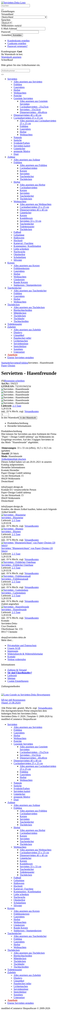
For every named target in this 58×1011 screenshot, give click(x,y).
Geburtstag (19, 235)
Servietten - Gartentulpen (13, 592)
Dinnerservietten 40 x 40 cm (27, 115)
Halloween (19, 237)
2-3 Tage (17, 405)
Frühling (18, 84)
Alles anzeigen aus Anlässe (27, 159)
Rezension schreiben (14, 380)
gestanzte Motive (22, 151)
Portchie (18, 95)
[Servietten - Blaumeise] (13, 514)
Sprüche (18, 140)
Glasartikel (19, 335)
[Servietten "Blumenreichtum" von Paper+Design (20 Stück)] (29, 545)
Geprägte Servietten (23, 98)
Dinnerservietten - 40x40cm (33, 112)
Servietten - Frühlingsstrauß (14, 579)
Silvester (18, 260)
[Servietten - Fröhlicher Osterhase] (18, 562)
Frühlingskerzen (21, 268)
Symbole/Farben (22, 143)
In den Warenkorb (28, 418)
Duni (16, 154)
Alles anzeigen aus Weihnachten (35, 204)
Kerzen (23, 171)
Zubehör (11, 327)
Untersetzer (19, 352)
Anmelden (17, 35)
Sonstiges (18, 349)
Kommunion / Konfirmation (27, 246)
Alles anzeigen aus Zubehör (27, 329)
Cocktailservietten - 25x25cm (34, 106)
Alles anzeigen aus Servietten (28, 81)
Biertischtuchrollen (23, 310)
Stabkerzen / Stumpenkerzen (27, 285)
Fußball (17, 232)
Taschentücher (27, 176)
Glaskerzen (19, 279)
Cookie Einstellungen (17, 681)
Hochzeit (18, 240)
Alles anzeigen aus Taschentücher (30, 290)
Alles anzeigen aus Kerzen (27, 265)
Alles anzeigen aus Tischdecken (29, 307)
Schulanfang (20, 257)
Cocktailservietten (28, 168)
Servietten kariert (22, 145)
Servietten (12, 79)
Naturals (18, 137)
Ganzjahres (19, 87)
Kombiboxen (26, 218)
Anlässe (11, 157)
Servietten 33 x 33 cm (30, 221)
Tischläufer (19, 318)
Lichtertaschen (21, 340)
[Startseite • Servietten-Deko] (13, 2)
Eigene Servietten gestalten (20, 357)
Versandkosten (31, 411)
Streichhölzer (20, 346)
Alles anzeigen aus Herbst (32, 184)
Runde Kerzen (21, 282)
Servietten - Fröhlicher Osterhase (17, 565)
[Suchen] (2, 9)
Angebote (12, 354)
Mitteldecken (20, 313)
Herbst (17, 90)
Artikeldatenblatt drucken (13, 459)
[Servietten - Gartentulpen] (14, 590)
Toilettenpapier (27, 226)
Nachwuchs (19, 251)
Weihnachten (20, 92)
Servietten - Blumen (11, 531)
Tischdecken (26, 179)
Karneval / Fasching (23, 243)
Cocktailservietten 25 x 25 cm (28, 118)
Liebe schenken (21, 249)
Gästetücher (19, 148)
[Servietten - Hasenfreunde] (15, 606)
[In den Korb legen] (2, 74)
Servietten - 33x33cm (30, 109)
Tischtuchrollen (21, 321)
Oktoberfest (19, 254)
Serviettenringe (21, 343)
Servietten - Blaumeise (12, 517)
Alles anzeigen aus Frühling (33, 165)
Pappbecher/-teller (22, 338)
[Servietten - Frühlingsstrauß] (16, 576)
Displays (18, 332)
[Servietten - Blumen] (12, 528)
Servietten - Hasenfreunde (14, 609)
